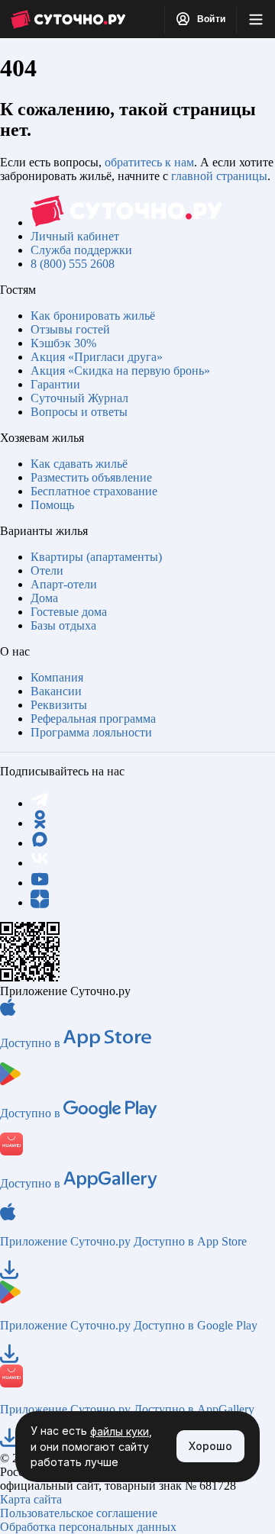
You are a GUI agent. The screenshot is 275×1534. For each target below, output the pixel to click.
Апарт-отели (64, 584)
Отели (47, 570)
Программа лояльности (91, 732)
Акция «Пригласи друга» (97, 356)
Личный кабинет (75, 236)
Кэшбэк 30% (63, 343)
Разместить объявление (91, 477)
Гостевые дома (69, 611)
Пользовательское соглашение (78, 1513)
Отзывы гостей (70, 329)
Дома (44, 597)
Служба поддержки (81, 249)
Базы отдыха (63, 625)
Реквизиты (59, 704)
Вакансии (56, 691)
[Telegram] (40, 803)
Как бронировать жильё (93, 315)
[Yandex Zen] (40, 902)
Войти (210, 19)
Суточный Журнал (79, 398)
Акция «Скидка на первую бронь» (120, 370)
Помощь (52, 504)
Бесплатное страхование (94, 491)
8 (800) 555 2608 (73, 263)
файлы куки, (121, 1431)
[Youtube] (40, 882)
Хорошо (210, 1445)
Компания (57, 677)
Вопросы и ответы (79, 411)
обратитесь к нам (149, 162)
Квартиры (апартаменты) (96, 556)
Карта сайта (31, 1499)
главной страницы (219, 175)
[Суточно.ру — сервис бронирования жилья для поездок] (68, 19)
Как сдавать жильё (79, 463)
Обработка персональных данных (88, 1526)
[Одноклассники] (40, 823)
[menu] (256, 19)
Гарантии (55, 384)
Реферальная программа (93, 718)
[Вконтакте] (40, 862)
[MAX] (40, 842)
